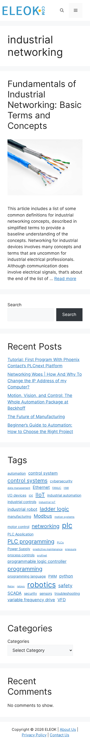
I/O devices (17, 495)
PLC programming (31, 541)
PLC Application (21, 534)
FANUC (56, 488)
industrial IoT (47, 502)
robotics (41, 584)
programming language (27, 576)
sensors (46, 593)
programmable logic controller (37, 561)
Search (15, 304)
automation (17, 473)
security (30, 593)
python (66, 576)
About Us (68, 729)
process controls (21, 555)
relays (21, 586)
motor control (18, 526)
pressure (70, 549)
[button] (62, 10)
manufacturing (19, 516)
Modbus (43, 516)
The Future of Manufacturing (36, 416)
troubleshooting (67, 593)
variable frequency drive (31, 599)
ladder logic (54, 509)
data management (19, 488)
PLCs (60, 542)
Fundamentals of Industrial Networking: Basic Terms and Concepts (45, 104)
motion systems (64, 517)
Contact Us (59, 735)
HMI (66, 488)
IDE (31, 495)
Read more (65, 278)
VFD (62, 599)
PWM (52, 576)
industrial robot (22, 509)
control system (43, 473)
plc (67, 525)
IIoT (40, 495)
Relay (11, 586)
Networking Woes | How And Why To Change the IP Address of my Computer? (45, 380)
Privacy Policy (34, 735)
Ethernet (41, 487)
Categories (18, 641)
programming (25, 568)
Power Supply (19, 549)
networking (46, 526)
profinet (42, 555)
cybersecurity (61, 481)
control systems (28, 480)
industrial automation (64, 495)
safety (65, 586)
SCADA (15, 593)
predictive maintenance (47, 549)
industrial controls (22, 502)
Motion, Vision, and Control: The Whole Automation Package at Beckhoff (40, 402)
